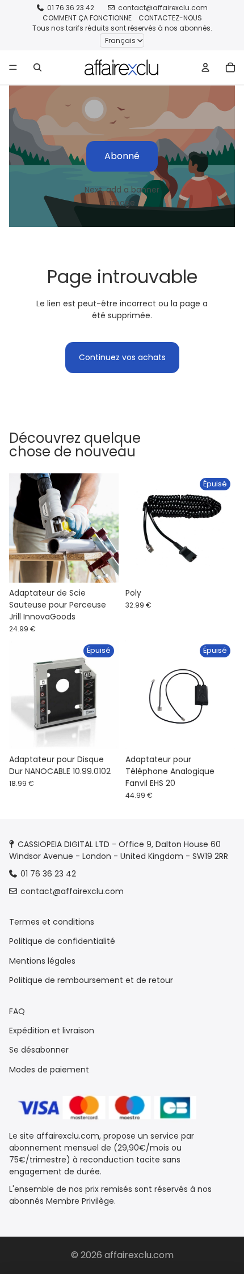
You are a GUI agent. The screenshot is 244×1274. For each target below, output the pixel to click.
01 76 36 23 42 (70, 7)
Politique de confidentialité (62, 941)
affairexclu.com (139, 1255)
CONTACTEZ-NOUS (170, 18)
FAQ (17, 1010)
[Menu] (13, 67)
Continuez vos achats (122, 357)
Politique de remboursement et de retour (91, 980)
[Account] (205, 67)
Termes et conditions (51, 921)
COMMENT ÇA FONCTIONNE (87, 18)
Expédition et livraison (51, 1030)
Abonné (122, 156)
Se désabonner (39, 1049)
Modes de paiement (49, 1069)
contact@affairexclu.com (163, 7)
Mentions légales (42, 961)
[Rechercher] (37, 67)
